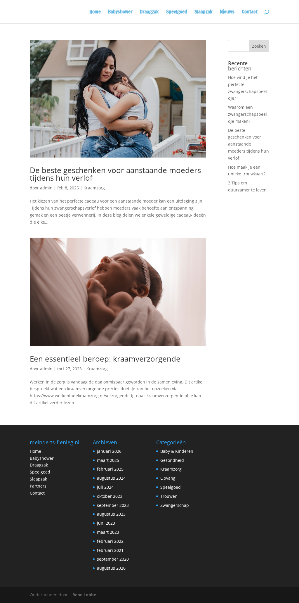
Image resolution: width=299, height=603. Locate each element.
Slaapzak (203, 12)
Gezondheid (172, 460)
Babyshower (120, 12)
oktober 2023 (109, 496)
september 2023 (113, 505)
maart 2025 (108, 460)
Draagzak (149, 12)
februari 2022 (110, 541)
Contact (250, 12)
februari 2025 (110, 469)
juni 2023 (106, 523)
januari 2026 (109, 451)
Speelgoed (176, 12)
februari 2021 (110, 550)
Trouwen (169, 496)
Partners (38, 486)
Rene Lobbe (84, 594)
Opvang (167, 478)
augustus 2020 (111, 568)
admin (46, 188)
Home (95, 12)
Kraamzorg (94, 188)
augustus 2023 (111, 514)
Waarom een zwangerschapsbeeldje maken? (247, 114)
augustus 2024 (111, 478)
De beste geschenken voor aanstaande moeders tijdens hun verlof (115, 174)
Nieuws (227, 12)
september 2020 (113, 559)
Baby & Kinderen (176, 451)
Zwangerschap (174, 505)
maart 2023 (108, 532)
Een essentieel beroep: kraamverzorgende (105, 358)
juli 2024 (105, 487)
